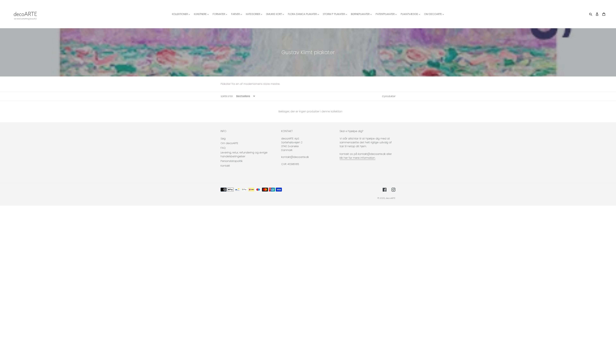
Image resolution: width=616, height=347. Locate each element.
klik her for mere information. (357, 158)
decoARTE (390, 198)
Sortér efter (227, 96)
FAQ (223, 148)
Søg (223, 138)
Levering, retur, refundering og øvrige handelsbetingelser (244, 154)
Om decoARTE (229, 143)
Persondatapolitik (232, 161)
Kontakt (225, 166)
